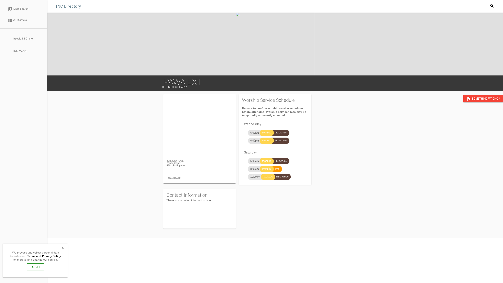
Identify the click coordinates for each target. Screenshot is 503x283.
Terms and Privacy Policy (44, 256)
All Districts (17, 20)
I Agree (35, 267)
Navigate (174, 178)
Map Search (18, 8)
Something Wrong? (483, 98)
